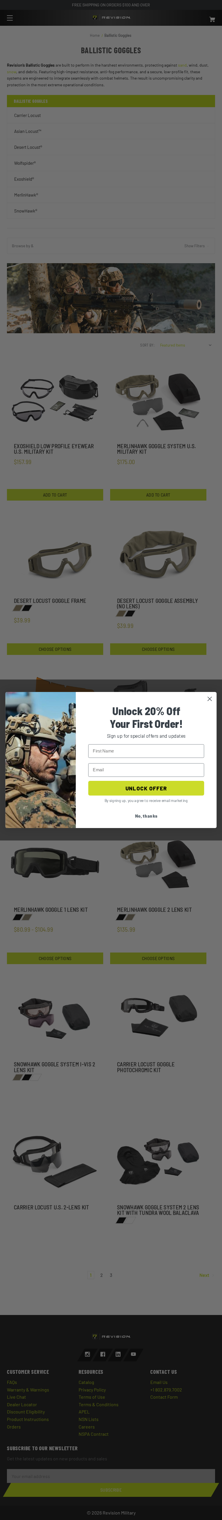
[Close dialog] (209, 699)
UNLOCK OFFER (146, 788)
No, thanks (146, 816)
